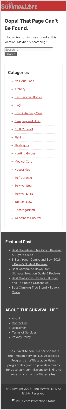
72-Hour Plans (24, 81)
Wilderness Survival (27, 218)
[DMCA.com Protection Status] (33, 401)
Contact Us (19, 323)
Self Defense (23, 177)
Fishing (19, 137)
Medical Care (23, 161)
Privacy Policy (21, 337)
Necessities (22, 169)
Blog (17, 105)
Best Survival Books (28, 97)
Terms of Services (24, 332)
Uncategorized (24, 210)
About (16, 318)
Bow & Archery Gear (28, 113)
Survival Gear (23, 185)
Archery (19, 89)
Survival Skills (23, 193)
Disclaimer (19, 327)
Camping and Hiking (28, 121)
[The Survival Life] (19, 8)
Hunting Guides (24, 153)
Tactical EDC (23, 201)
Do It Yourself (23, 129)
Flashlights (21, 145)
